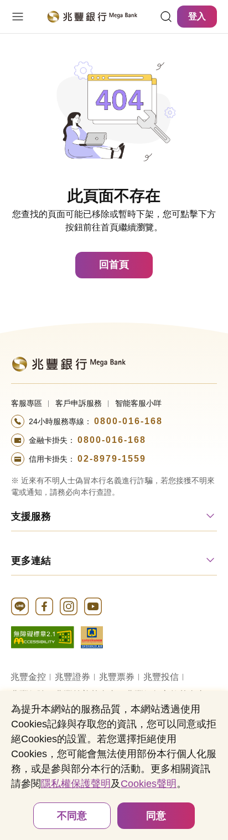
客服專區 (26, 403)
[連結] (166, 16)
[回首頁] (91, 16)
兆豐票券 (116, 676)
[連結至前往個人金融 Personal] (68, 363)
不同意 (72, 815)
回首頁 (114, 264)
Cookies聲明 (149, 783)
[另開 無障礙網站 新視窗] (42, 636)
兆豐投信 (161, 676)
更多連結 (31, 560)
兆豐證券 (72, 676)
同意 (156, 815)
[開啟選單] (17, 16)
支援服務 (31, 516)
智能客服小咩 (138, 403)
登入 (197, 16)
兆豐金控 (28, 676)
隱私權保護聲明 (76, 783)
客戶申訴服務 (78, 403)
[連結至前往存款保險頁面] (92, 636)
